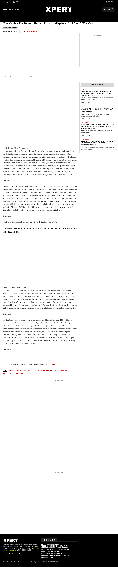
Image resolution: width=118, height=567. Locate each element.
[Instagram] (7, 2)
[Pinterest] (86, 31)
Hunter (49, 370)
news (67, 370)
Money (61, 370)
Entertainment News (10, 28)
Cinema (19, 370)
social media (8, 373)
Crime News (85, 139)
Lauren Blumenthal (31, 31)
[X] (14, 2)
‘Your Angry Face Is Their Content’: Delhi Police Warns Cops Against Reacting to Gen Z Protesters (97, 126)
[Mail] (13, 553)
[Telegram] (102, 31)
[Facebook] (4, 2)
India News (84, 123)
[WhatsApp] (91, 31)
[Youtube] (17, 2)
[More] (113, 31)
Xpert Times (19, 373)
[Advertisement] (97, 51)
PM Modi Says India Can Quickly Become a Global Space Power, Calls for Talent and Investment (97, 110)
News (82, 90)
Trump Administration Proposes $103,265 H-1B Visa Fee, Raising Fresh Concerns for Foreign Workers (97, 93)
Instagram (51, 364)
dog (25, 370)
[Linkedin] (11, 2)
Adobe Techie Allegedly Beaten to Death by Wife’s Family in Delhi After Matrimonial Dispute (97, 143)
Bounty (12, 370)
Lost (55, 370)
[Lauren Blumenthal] (22, 31)
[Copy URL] (107, 31)
